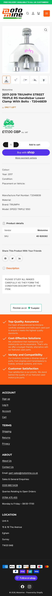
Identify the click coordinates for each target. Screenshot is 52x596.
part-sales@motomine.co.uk (23, 473)
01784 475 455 (9, 497)
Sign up (6, 398)
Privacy (6, 443)
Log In (5, 404)
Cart (4, 417)
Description (12, 268)
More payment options (26, 158)
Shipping (6, 431)
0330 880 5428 (10, 485)
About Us (7, 460)
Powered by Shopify (34, 592)
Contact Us (8, 467)
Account (6, 411)
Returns (6, 437)
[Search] (27, 13)
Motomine (7, 89)
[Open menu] (46, 13)
